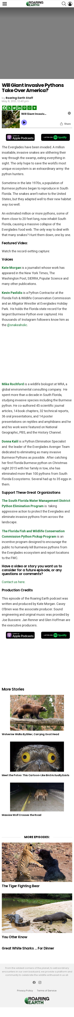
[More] (34, 108)
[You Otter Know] (37, 913)
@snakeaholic (17, 325)
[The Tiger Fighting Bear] (37, 862)
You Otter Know (14, 937)
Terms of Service (47, 990)
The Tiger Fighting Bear (21, 886)
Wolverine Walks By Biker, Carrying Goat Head (30, 734)
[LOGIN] (70, 3)
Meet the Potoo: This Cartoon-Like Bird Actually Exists (35, 775)
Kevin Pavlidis (12, 293)
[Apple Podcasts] (20, 137)
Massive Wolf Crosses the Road (21, 815)
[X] (9, 108)
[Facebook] (4, 108)
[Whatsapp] (29, 108)
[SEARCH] (64, 3)
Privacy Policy (25, 990)
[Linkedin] (19, 108)
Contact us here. (13, 582)
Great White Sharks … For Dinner (28, 948)
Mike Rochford (13, 384)
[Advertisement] (37, 353)
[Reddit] (14, 108)
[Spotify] (55, 137)
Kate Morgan (11, 268)
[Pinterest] (24, 108)
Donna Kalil (10, 441)
